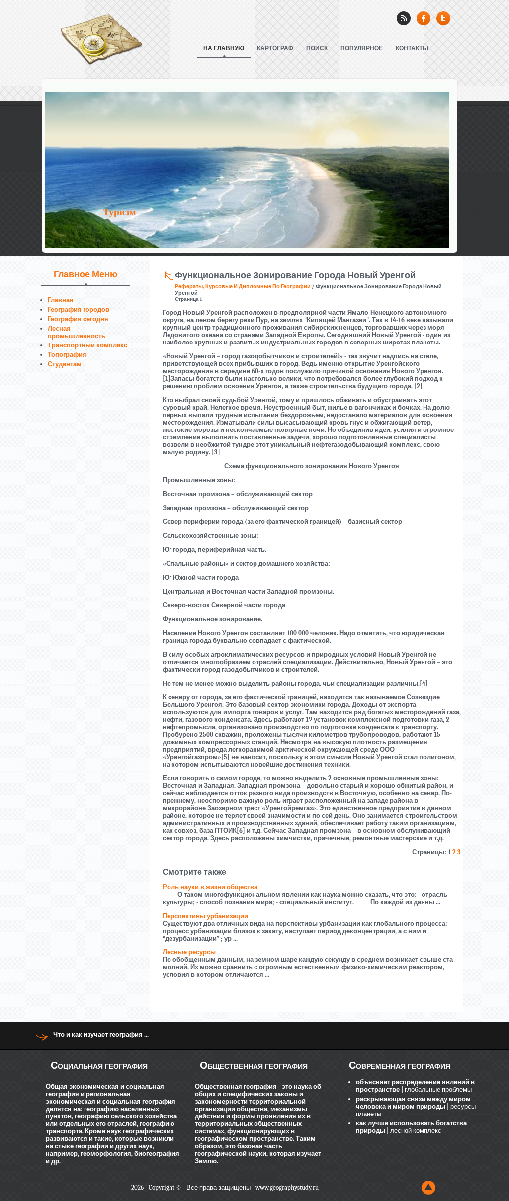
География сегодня (78, 319)
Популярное (361, 48)
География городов (78, 309)
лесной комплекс (415, 1130)
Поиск (317, 48)
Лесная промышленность (76, 332)
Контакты (412, 48)
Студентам (65, 364)
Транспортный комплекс (87, 345)
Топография (67, 354)
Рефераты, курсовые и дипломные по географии (243, 286)
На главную (223, 48)
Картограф (275, 48)
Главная (61, 300)
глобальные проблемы (437, 1089)
